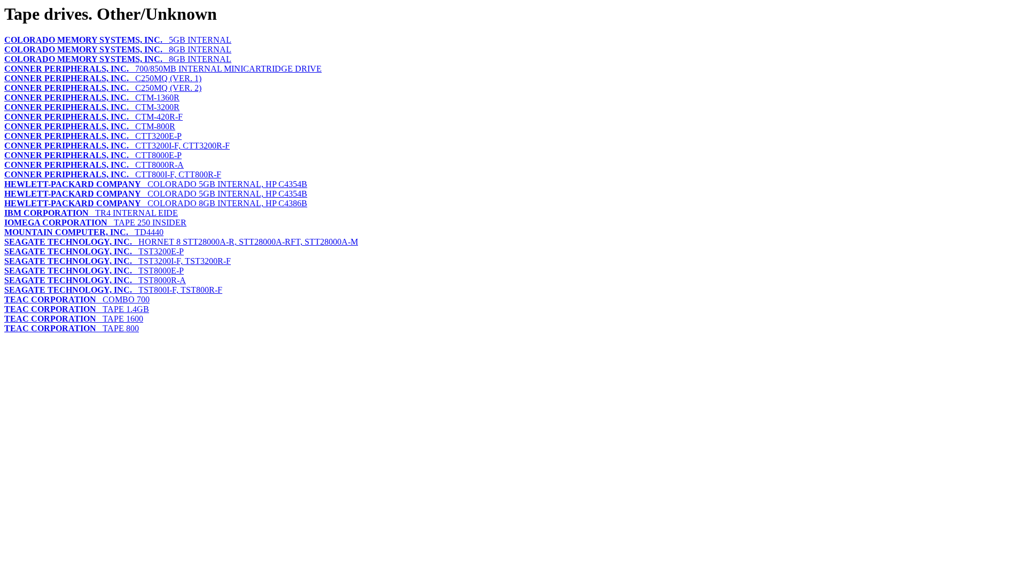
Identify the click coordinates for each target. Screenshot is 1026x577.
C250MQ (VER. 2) (102, 87)
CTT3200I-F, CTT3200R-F (117, 145)
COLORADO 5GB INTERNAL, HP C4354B (155, 184)
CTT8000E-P (93, 155)
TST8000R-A (95, 280)
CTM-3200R (92, 107)
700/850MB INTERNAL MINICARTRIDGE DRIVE (163, 68)
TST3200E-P (94, 251)
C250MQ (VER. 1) (102, 78)
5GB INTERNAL (117, 39)
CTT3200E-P (93, 136)
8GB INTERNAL (117, 49)
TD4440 (84, 232)
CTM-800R (89, 126)
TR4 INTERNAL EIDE (91, 212)
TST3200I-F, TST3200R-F (117, 261)
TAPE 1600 (73, 318)
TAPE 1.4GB (76, 309)
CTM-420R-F (93, 116)
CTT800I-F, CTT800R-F (112, 174)
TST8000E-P (94, 270)
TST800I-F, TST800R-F (113, 289)
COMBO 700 (77, 299)
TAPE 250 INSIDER (95, 222)
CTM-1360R (92, 97)
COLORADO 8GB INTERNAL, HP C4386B (155, 203)
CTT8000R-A (94, 164)
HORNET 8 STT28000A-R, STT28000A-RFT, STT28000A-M (181, 241)
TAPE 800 (71, 328)
